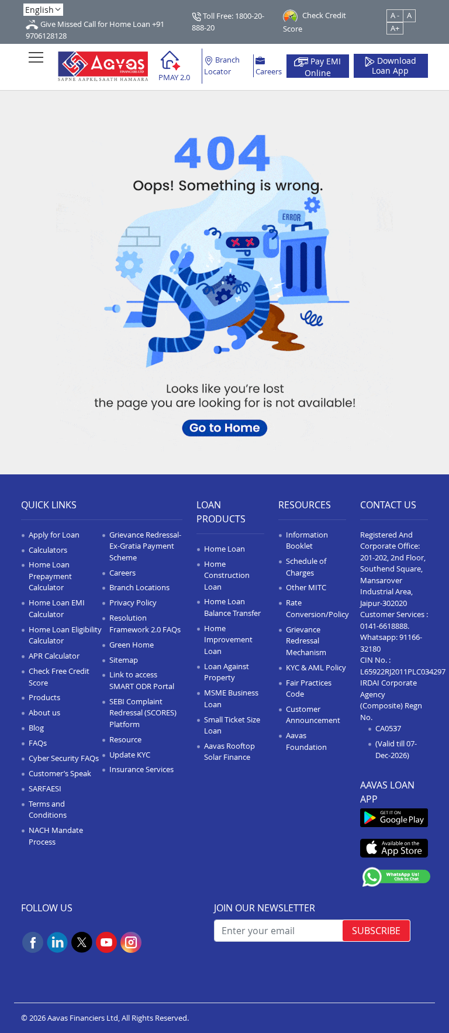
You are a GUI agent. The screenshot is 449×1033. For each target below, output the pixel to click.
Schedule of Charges (306, 567)
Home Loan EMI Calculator (57, 608)
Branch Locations (139, 587)
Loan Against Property (226, 672)
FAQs (38, 743)
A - (395, 15)
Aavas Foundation (306, 741)
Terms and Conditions (48, 809)
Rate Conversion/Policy (317, 608)
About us (44, 712)
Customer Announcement (313, 715)
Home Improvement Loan (228, 639)
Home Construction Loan (227, 575)
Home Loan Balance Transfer (232, 607)
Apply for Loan (54, 534)
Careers (268, 71)
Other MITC (306, 587)
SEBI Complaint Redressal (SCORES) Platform (143, 712)
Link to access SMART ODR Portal (141, 680)
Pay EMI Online (323, 67)
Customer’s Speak (60, 773)
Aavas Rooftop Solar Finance (229, 752)
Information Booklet (307, 540)
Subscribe (376, 930)
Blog (36, 727)
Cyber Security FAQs (64, 758)
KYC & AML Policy (316, 667)
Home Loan (224, 548)
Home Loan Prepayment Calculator (50, 576)
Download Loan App (394, 66)
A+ (395, 28)
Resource (125, 739)
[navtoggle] (36, 57)
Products (44, 697)
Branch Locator (222, 65)
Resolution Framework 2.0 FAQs (145, 623)
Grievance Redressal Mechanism (306, 640)
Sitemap (123, 660)
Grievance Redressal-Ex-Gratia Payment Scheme (145, 546)
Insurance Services (141, 769)
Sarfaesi (45, 788)
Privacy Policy (133, 602)
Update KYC (129, 754)
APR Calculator (54, 655)
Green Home (131, 644)
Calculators (48, 550)
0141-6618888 (383, 626)
